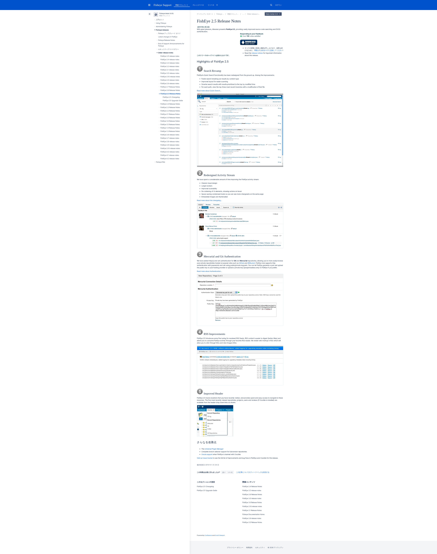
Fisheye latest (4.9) (166, 13)
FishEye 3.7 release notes (169, 138)
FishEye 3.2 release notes (169, 66)
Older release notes (165, 53)
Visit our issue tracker (205, 458)
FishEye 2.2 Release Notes (170, 111)
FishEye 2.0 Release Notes (170, 118)
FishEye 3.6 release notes (169, 135)
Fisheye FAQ (160, 162)
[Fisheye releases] (243, 14)
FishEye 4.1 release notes (169, 155)
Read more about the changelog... (209, 200)
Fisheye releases (162, 30)
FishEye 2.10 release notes (170, 77)
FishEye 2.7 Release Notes (170, 87)
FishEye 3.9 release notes (169, 145)
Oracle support (206, 454)
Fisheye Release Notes (166, 40)
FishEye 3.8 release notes (169, 141)
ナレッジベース (198, 5)
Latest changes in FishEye (167, 37)
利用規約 (249, 547)
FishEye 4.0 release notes (169, 152)
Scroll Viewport (220, 535)
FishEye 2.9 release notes (169, 80)
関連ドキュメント (181, 5)
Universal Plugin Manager (214, 449)
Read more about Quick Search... (209, 91)
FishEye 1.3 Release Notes (170, 131)
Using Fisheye (161, 23)
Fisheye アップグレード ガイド (169, 33)
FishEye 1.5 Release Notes (170, 124)
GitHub (241, 263)
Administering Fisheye (164, 26)
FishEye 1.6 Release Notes (170, 121)
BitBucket (251, 263)
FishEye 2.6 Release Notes (170, 90)
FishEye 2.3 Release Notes (170, 107)
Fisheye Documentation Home (253, 514)
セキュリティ (260, 547)
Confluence (208, 535)
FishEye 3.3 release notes (169, 63)
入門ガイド (160, 20)
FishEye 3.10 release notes (170, 148)
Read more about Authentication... (209, 271)
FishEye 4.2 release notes (169, 159)
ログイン (278, 5)
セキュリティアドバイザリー (168, 49)
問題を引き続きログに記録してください (268, 50)
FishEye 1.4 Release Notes (170, 128)
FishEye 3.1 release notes (169, 70)
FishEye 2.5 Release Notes (170, 94)
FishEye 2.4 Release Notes (170, 104)
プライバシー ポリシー (235, 547)
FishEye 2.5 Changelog (171, 97)
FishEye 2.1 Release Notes (170, 114)
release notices (257, 53)
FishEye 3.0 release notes (169, 73)
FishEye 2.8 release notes (169, 83)
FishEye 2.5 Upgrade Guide (173, 100)
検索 (271, 5)
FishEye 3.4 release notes (169, 59)
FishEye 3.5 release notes (169, 56)
